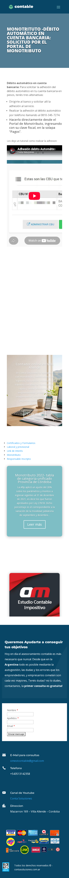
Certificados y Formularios (21, 443)
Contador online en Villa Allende (34, 366)
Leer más (34, 414)
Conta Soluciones (21, 798)
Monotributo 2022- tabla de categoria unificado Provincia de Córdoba (34, 478)
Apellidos (13, 718)
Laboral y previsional (18, 446)
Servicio (17, 300)
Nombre (12, 710)
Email (15, 292)
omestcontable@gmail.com (27, 761)
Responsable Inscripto (19, 458)
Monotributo (14, 454)
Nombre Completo (23, 284)
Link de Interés (15, 450)
